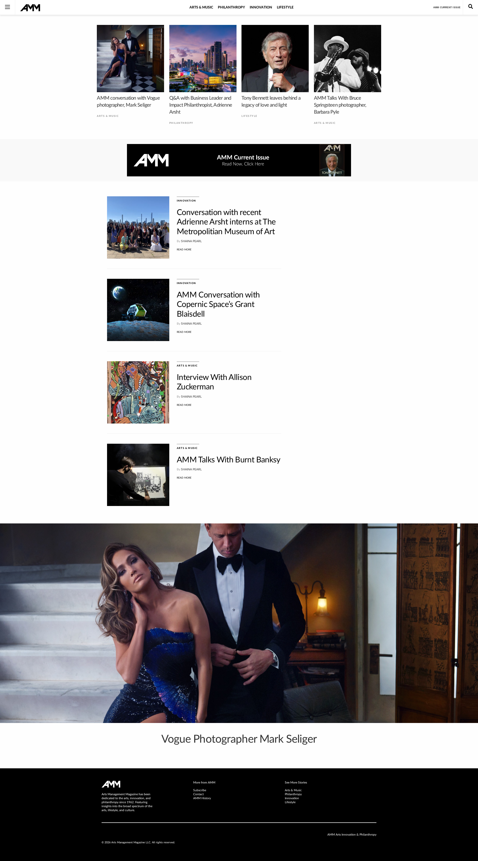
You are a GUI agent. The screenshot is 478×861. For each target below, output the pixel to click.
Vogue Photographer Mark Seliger (239, 739)
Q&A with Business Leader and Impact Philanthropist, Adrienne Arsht (200, 105)
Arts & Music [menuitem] (293, 790)
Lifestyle (285, 7)
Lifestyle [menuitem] (290, 802)
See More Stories (296, 782)
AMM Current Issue (447, 7)
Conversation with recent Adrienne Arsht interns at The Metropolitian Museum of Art (226, 222)
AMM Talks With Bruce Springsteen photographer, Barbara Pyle (340, 105)
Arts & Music (201, 7)
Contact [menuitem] (198, 794)
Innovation (261, 7)
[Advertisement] (333, 271)
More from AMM (204, 782)
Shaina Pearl (191, 241)
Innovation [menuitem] (292, 798)
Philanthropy (231, 7)
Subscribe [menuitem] (199, 790)
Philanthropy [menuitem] (293, 794)
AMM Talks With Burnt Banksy (229, 460)
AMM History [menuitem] (202, 798)
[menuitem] (239, 783)
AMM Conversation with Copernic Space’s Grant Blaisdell (218, 304)
